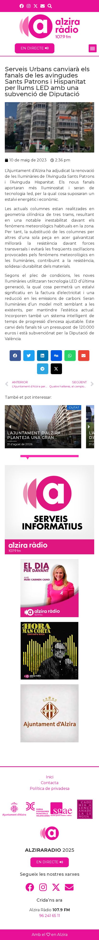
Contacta (49, 782)
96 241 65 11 (49, 915)
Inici (49, 777)
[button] (93, 48)
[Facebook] (22, 6)
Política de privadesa (49, 788)
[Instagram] (28, 6)
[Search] (50, 6)
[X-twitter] (36, 6)
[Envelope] (43, 6)
